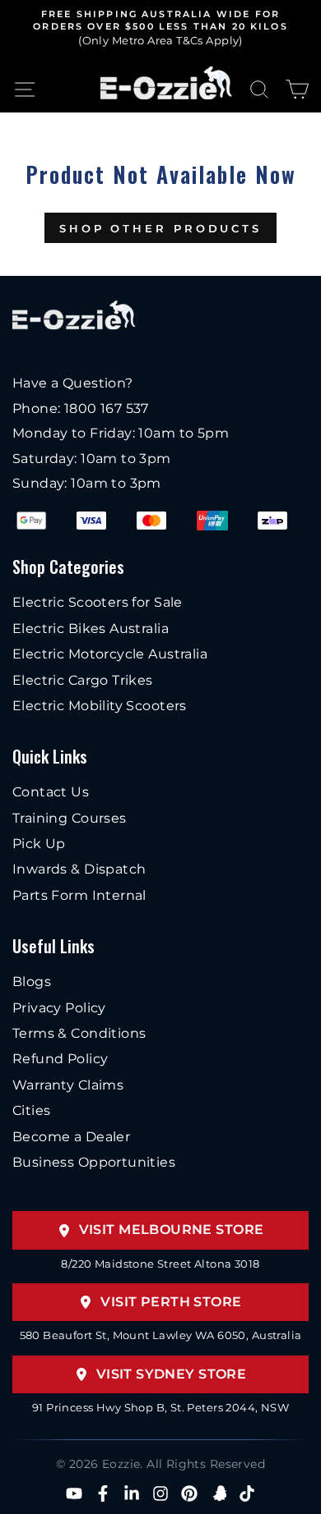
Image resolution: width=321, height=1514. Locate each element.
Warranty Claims (67, 1085)
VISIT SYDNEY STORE (171, 1374)
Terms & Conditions (79, 1033)
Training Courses (69, 818)
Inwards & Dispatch (79, 869)
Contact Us (50, 792)
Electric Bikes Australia (90, 628)
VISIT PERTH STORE (170, 1302)
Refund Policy (60, 1059)
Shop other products (160, 228)
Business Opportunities (93, 1162)
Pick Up (39, 843)
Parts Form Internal (79, 895)
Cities (31, 1110)
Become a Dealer (71, 1137)
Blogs (31, 981)
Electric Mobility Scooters (99, 705)
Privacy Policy (59, 1008)
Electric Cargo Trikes (82, 680)
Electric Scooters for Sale (97, 602)
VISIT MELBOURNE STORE (171, 1229)
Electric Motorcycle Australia (109, 654)
